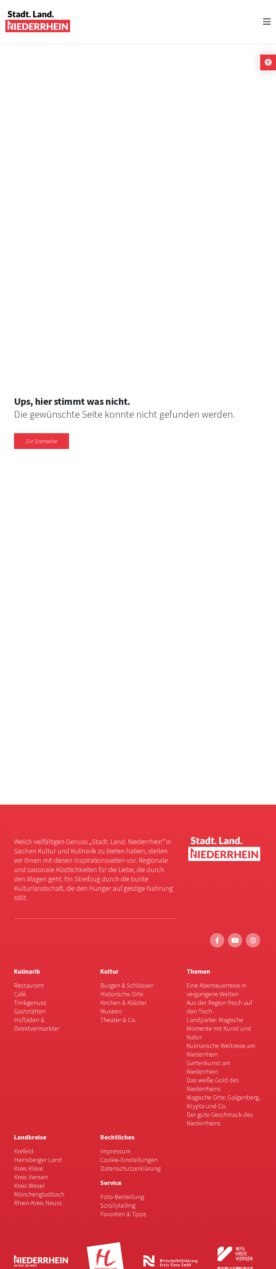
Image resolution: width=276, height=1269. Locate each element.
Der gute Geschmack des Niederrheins (220, 1118)
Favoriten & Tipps (123, 1214)
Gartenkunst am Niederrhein (208, 1067)
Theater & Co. (118, 1020)
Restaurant (29, 985)
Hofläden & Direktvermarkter (36, 1024)
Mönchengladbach (39, 1194)
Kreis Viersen (31, 1177)
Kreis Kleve (28, 1168)
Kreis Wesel (29, 1185)
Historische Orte (121, 994)
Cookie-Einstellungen (129, 1160)
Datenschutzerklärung (130, 1168)
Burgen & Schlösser (126, 985)
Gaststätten (30, 1011)
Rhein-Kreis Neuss (38, 1203)
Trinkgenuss (30, 1002)
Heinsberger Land (38, 1160)
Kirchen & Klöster (123, 1002)
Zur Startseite (42, 441)
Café (20, 994)
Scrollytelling (117, 1205)
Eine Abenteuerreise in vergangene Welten (216, 989)
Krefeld (23, 1151)
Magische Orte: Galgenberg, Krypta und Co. (223, 1101)
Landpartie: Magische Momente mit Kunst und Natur (219, 1028)
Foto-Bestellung (122, 1197)
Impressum (115, 1151)
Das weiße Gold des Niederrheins (213, 1084)
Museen (110, 1011)
